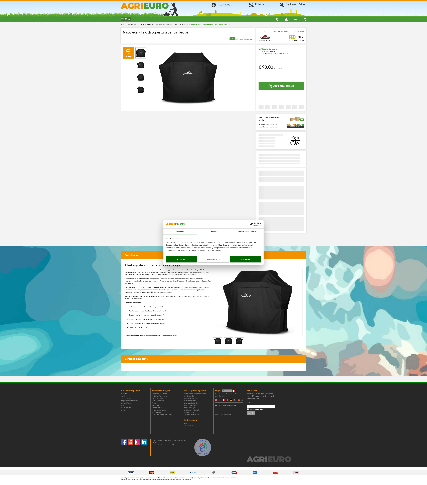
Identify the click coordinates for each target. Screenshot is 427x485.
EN (219, 400)
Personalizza (212, 259)
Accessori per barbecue (164, 24)
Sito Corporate (126, 408)
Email (248, 402)
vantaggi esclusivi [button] (253, 398)
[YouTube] (130, 447)
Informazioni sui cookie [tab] (247, 231)
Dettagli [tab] (213, 231)
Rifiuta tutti (181, 259)
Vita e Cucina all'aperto (136, 24)
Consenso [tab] (180, 231)
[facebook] (124, 447)
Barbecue (150, 24)
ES (241, 400)
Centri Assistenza (190, 401)
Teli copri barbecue (182, 24)
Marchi (123, 396)
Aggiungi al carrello (283, 85)
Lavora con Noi (126, 398)
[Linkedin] (144, 447)
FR (227, 400)
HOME (123, 24)
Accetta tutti (245, 259)
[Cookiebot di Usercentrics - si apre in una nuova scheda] (251, 224)
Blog (122, 405)
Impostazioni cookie (159, 410)
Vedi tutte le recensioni (223, 415)
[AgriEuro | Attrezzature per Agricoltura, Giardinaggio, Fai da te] (150, 6)
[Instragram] (137, 447)
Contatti (123, 410)
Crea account (188, 425)
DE (234, 400)
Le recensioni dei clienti (226, 405)
